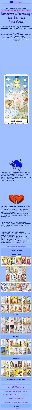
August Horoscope (26, 10)
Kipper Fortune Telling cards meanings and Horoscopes (16, 394)
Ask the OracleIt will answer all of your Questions (16, 387)
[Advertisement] (16, 58)
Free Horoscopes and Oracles (16, 398)
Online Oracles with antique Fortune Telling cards (16, 402)
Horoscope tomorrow (15, 10)
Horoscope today (5, 10)
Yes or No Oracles (16, 382)
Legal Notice (16, 408)
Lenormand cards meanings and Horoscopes (16, 391)
